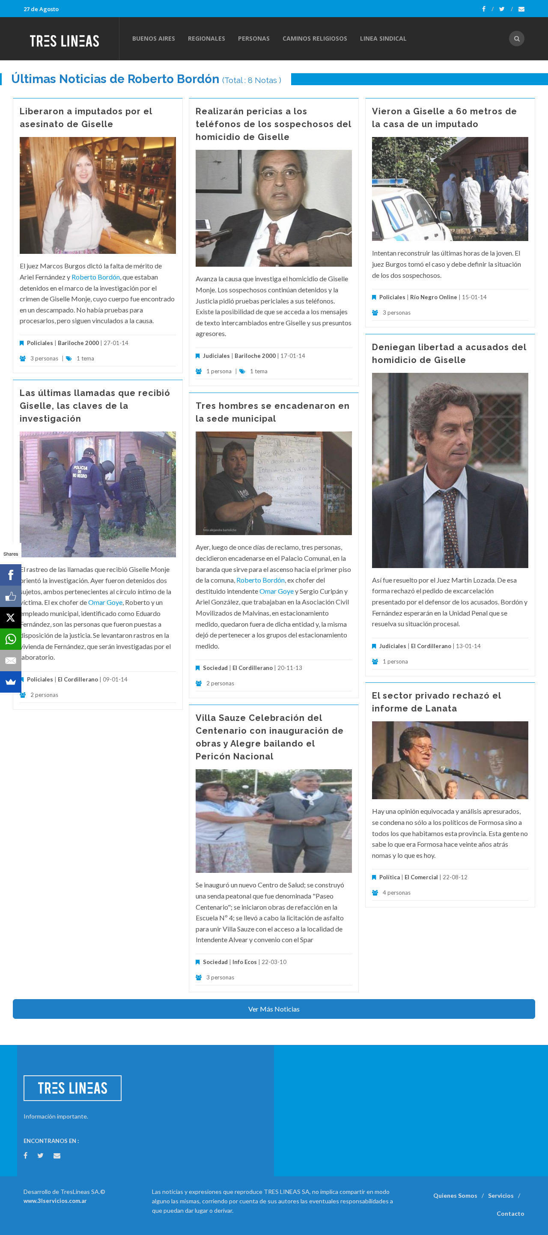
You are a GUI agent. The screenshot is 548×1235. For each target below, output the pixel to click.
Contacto (510, 1213)
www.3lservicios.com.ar (55, 1200)
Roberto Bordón (95, 277)
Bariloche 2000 (78, 342)
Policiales (40, 342)
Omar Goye (105, 602)
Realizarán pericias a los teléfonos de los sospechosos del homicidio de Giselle (273, 124)
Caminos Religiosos (315, 38)
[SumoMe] (10, 682)
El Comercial (421, 877)
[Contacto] (521, 9)
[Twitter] (506, 9)
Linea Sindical (383, 38)
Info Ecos (244, 961)
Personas (254, 38)
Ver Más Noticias (274, 1009)
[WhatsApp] (10, 639)
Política (389, 877)
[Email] (10, 660)
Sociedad (215, 667)
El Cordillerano (431, 646)
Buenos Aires (153, 38)
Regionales (206, 38)
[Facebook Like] (10, 596)
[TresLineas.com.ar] (71, 38)
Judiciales (216, 355)
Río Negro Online (433, 297)
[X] (10, 617)
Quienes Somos (455, 1195)
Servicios (501, 1195)
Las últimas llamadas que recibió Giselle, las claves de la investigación (95, 406)
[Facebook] (488, 9)
